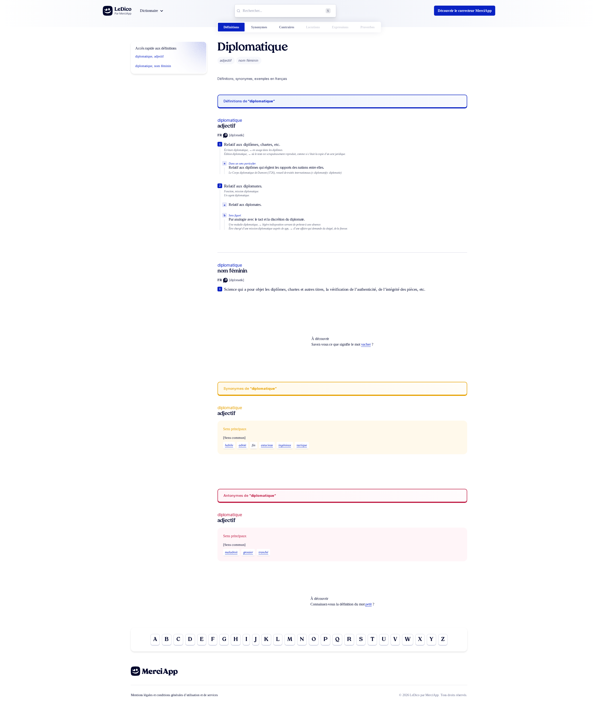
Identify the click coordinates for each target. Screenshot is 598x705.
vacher (366, 344)
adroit (242, 445)
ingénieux (284, 445)
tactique (302, 445)
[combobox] (285, 10)
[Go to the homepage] (117, 11)
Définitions (231, 27)
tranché (263, 552)
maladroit (231, 552)
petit (368, 604)
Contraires (286, 27)
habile (229, 445)
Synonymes (259, 27)
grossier (248, 552)
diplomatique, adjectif (149, 56)
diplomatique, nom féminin (153, 66)
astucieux (267, 445)
